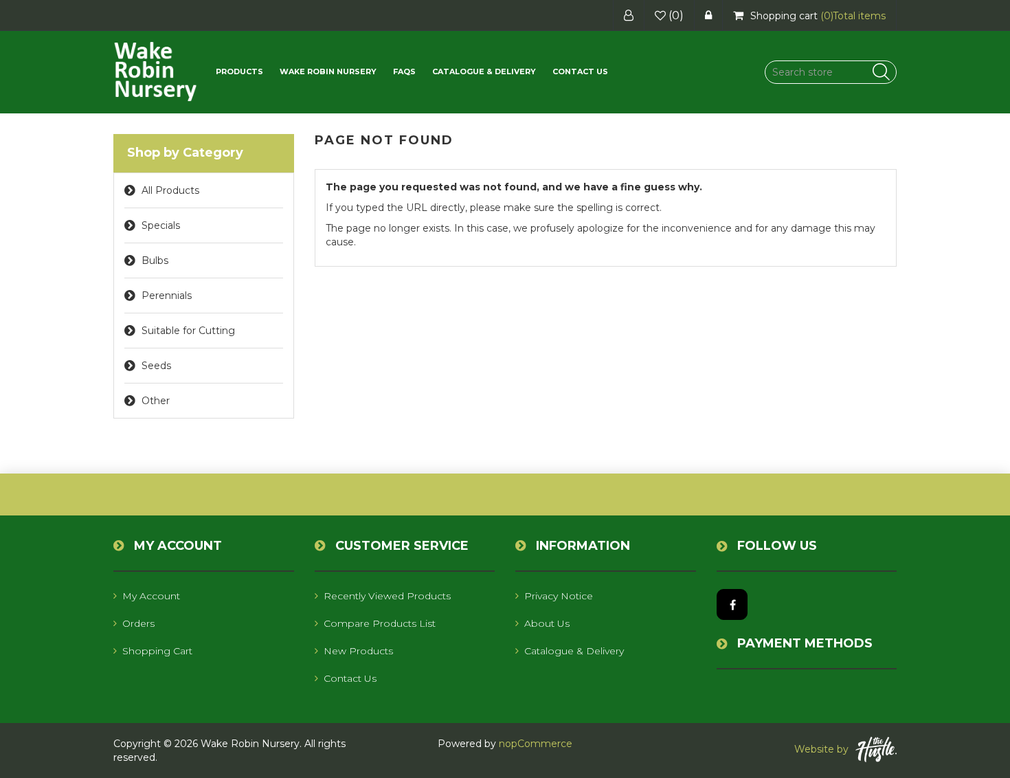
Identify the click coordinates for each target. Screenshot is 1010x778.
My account (151, 596)
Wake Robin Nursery (328, 71)
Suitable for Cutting (188, 330)
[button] (239, 72)
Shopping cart (157, 651)
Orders (138, 623)
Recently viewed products (387, 596)
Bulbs (155, 260)
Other (156, 400)
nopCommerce (535, 743)
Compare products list (380, 623)
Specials (161, 225)
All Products (170, 190)
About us (547, 623)
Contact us (580, 71)
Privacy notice (558, 596)
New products (358, 651)
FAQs (404, 71)
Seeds (156, 365)
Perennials (167, 295)
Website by (821, 749)
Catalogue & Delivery (484, 71)
